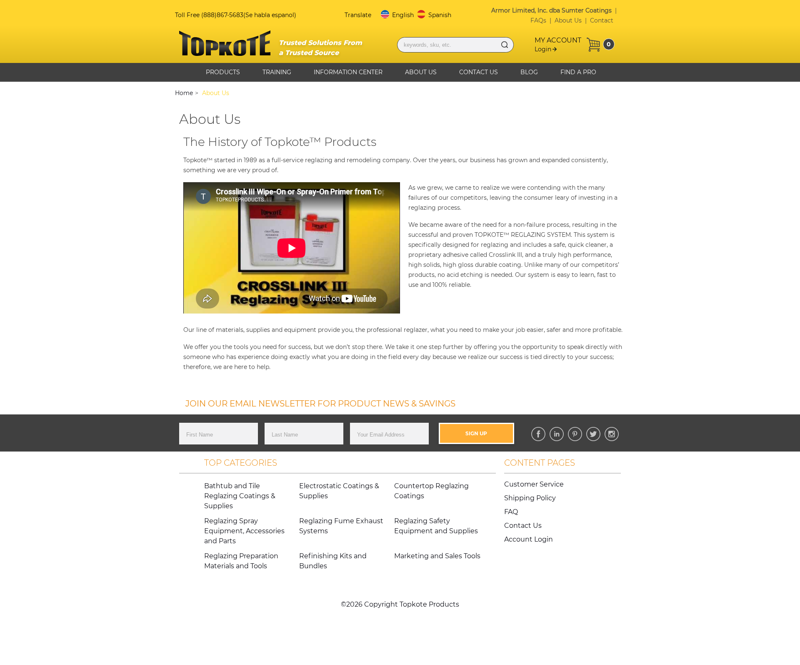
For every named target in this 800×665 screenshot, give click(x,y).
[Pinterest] (575, 434)
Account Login (528, 539)
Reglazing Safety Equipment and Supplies (436, 526)
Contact (601, 20)
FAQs (538, 20)
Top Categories (240, 463)
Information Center (348, 72)
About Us (568, 20)
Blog (529, 72)
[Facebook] (538, 434)
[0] (593, 45)
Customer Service (534, 484)
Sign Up (476, 433)
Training (276, 72)
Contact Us (478, 72)
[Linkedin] (557, 434)
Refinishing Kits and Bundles (333, 561)
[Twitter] (593, 434)
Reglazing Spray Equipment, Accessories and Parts (244, 531)
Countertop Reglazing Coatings (431, 491)
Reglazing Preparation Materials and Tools (241, 561)
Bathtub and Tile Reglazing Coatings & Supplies (239, 496)
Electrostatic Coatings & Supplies (339, 491)
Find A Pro (578, 72)
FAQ (511, 512)
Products (223, 72)
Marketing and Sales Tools (437, 556)
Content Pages (539, 463)
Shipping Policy (530, 498)
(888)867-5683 (222, 15)
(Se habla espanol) (269, 15)
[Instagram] (612, 434)
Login (543, 49)
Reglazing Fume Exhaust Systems (341, 526)
